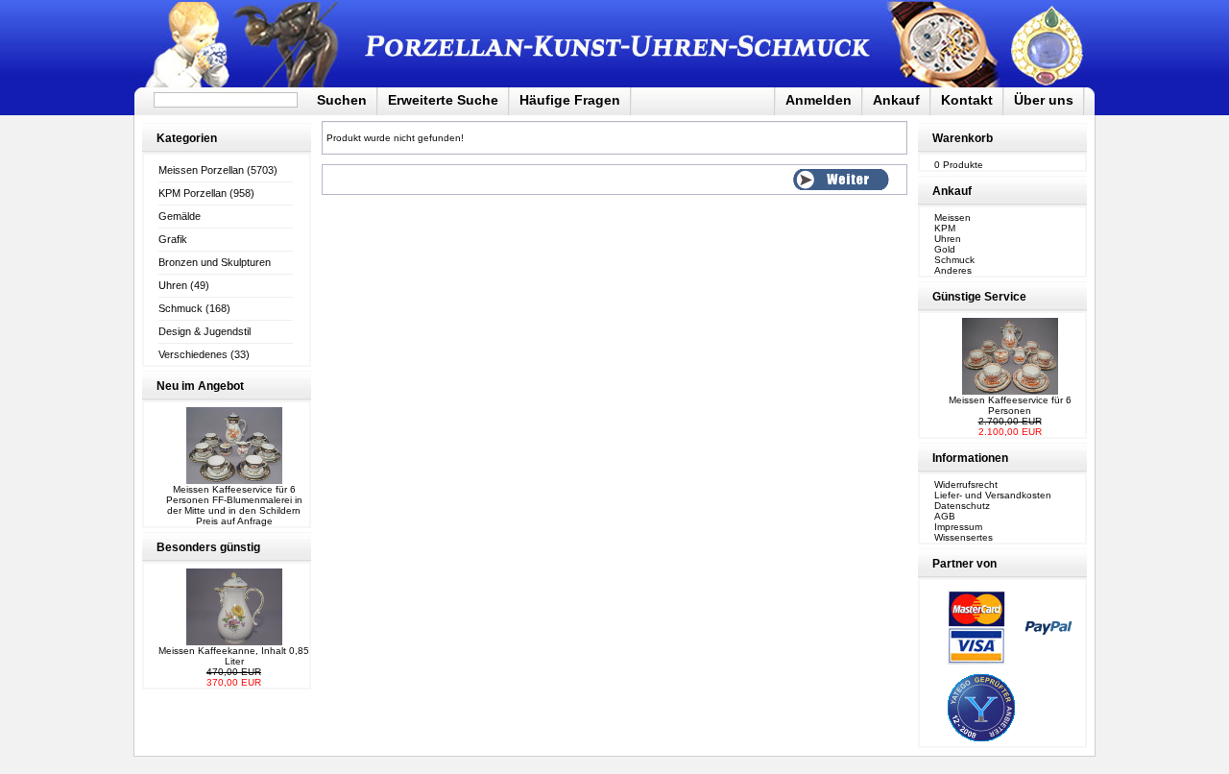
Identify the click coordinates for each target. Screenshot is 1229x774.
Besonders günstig (208, 547)
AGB (944, 516)
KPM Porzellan (192, 193)
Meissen (952, 217)
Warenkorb (962, 138)
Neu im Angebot (200, 386)
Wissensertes (963, 537)
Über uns (1043, 100)
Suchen (342, 100)
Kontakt (967, 100)
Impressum (958, 526)
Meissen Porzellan (201, 170)
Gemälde (179, 216)
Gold (944, 249)
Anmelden (818, 100)
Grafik (172, 239)
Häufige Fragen (569, 100)
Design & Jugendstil (204, 331)
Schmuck (180, 308)
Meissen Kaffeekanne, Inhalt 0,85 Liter (233, 655)
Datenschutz (962, 505)
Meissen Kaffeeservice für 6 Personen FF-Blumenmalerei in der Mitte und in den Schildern (234, 500)
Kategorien (187, 138)
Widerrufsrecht (966, 484)
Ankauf (896, 100)
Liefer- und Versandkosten (992, 495)
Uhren (172, 285)
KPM (944, 228)
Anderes (953, 270)
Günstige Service (979, 296)
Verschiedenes (193, 354)
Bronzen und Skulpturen (214, 262)
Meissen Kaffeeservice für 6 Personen (1010, 405)
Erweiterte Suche (443, 100)
